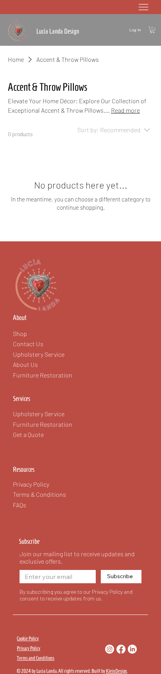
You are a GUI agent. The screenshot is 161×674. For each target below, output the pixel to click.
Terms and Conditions (35, 658)
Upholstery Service (38, 413)
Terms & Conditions (39, 494)
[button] (152, 30)
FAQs (19, 505)
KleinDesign (116, 671)
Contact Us (28, 343)
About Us (25, 364)
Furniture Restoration (42, 424)
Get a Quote (28, 434)
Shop (20, 333)
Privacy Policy (28, 648)
